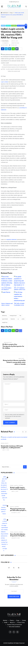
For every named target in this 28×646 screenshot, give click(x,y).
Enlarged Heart (13, 315)
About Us (12, 622)
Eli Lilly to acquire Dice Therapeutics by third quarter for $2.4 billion (13, 346)
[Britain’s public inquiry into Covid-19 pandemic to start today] (4, 488)
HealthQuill (5, 40)
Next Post (21, 358)
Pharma (21, 485)
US (18, 319)
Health (6, 443)
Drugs (2, 443)
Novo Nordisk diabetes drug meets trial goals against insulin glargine (18, 536)
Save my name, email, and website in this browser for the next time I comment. (14, 416)
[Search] (26, 6)
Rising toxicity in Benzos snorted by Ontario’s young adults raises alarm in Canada (14, 362)
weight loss (4, 322)
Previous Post (8, 342)
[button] (23, 432)
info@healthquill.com (14, 1)
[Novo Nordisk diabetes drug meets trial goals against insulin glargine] (4, 535)
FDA (20, 315)
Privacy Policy (21, 622)
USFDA (23, 319)
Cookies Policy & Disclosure (14, 624)
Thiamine (13, 319)
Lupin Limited (4, 82)
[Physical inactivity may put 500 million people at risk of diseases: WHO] (4, 509)
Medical (5, 620)
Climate (24, 620)
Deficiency (4, 315)
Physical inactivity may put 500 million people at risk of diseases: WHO (18, 510)
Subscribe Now (14, 596)
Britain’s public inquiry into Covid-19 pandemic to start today (18, 489)
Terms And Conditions (14, 626)
